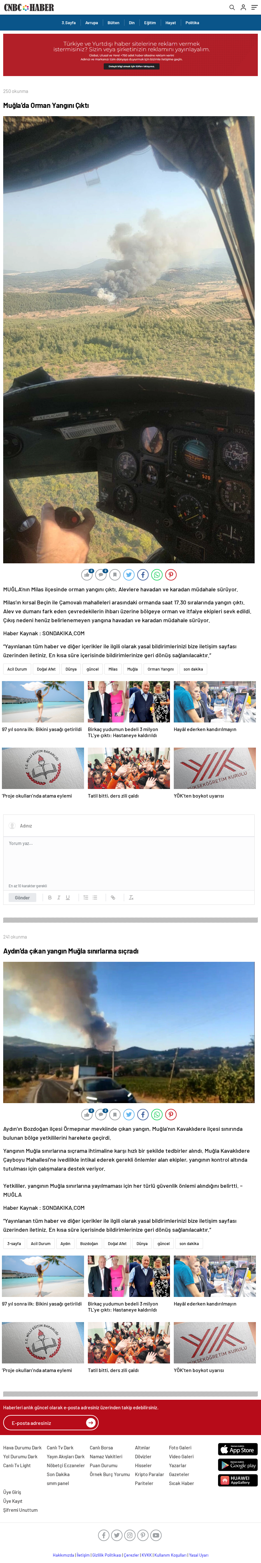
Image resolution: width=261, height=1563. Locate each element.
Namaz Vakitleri (106, 1456)
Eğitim (150, 22)
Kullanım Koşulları (170, 1555)
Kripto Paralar (149, 1474)
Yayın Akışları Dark (66, 1456)
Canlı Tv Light (17, 1465)
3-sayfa (14, 1243)
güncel (93, 669)
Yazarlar (178, 1465)
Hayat (171, 22)
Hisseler (143, 1465)
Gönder (22, 897)
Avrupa (91, 22)
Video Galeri (181, 1456)
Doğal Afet (46, 669)
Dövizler (143, 1456)
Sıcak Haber (181, 1483)
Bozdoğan (89, 1243)
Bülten (113, 22)
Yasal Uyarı (198, 1555)
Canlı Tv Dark (60, 1447)
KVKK (147, 1555)
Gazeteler (179, 1474)
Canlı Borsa (101, 1447)
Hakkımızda (63, 1555)
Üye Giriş (12, 1492)
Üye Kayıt (13, 1501)
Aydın (65, 1243)
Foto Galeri (180, 1447)
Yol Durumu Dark (20, 1456)
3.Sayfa (69, 22)
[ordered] (85, 897)
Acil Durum (17, 669)
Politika (192, 22)
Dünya (71, 669)
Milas (113, 669)
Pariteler (144, 1483)
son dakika (193, 669)
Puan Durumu (103, 1465)
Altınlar (142, 1447)
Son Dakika (58, 1474)
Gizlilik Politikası (106, 1555)
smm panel (58, 1483)
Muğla (132, 669)
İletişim (83, 1555)
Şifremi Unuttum (20, 1510)
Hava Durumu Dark (22, 1447)
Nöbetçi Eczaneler (66, 1465)
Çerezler (131, 1555)
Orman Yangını (161, 669)
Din (132, 22)
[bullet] (94, 897)
